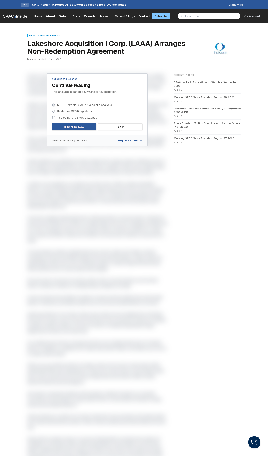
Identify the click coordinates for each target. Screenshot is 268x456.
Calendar (90, 16)
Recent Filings (125, 16)
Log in (120, 127)
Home (38, 16)
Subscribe (161, 16)
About (50, 16)
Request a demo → (130, 140)
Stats (76, 16)
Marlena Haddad (36, 59)
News (104, 16)
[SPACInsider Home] (16, 16)
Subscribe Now (74, 127)
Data (62, 16)
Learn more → (238, 4)
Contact (144, 16)
